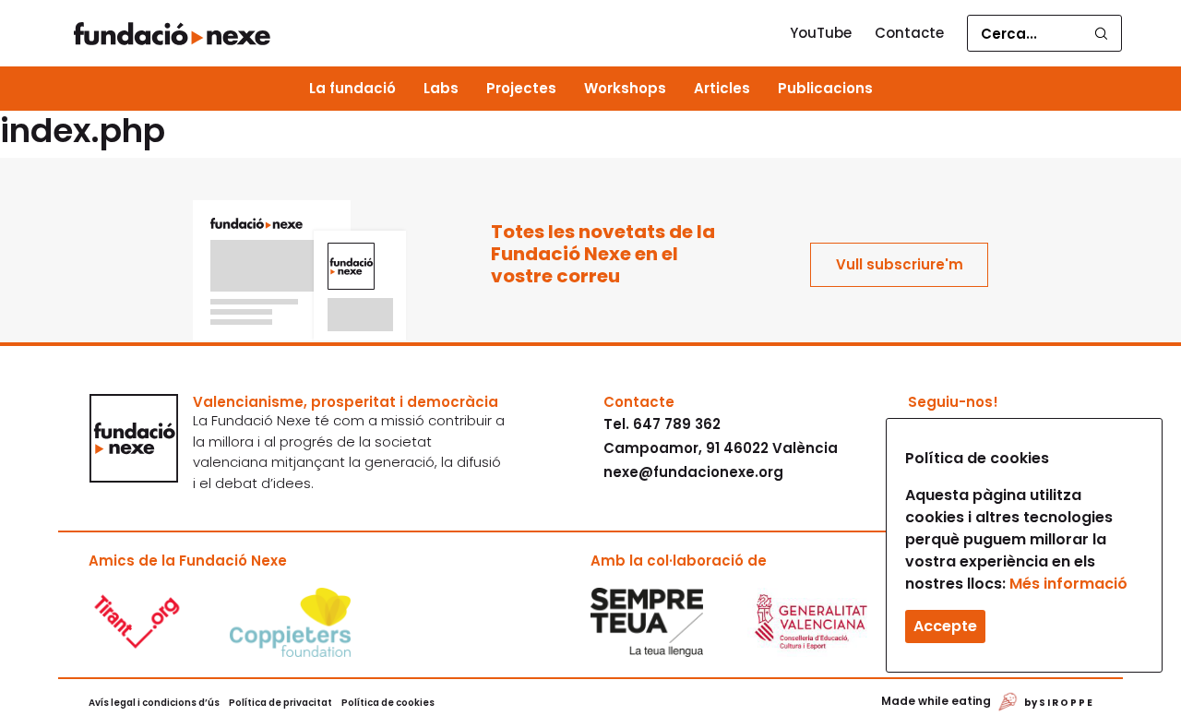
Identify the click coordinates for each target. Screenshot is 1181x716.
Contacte (909, 32)
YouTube (821, 32)
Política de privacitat (280, 703)
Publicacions (825, 88)
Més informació (1068, 583)
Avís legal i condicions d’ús (154, 703)
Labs (441, 88)
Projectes (521, 88)
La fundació (352, 88)
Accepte (945, 626)
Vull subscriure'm (899, 264)
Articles (722, 88)
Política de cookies (388, 703)
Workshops (625, 88)
